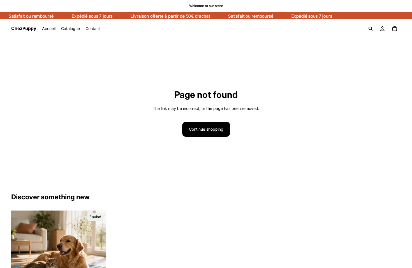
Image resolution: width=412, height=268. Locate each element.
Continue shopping (206, 129)
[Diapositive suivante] (97, 258)
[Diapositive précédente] (19, 258)
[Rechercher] (370, 28)
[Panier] (394, 28)
